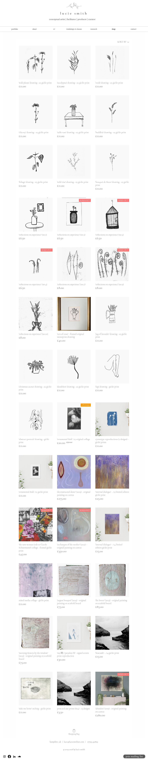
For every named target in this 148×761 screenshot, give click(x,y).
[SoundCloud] (19, 756)
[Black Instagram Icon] (4, 756)
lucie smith (74, 13)
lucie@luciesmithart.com (74, 742)
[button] (74, 29)
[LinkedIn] (14, 756)
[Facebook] (9, 756)
